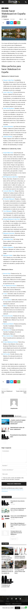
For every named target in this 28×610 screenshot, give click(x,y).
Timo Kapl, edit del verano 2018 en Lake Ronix (20, 571)
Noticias (6, 8)
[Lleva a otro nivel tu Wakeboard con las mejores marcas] (5, 517)
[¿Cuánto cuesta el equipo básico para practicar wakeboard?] (5, 422)
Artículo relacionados (7, 416)
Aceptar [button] (17, 607)
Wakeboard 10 (7, 330)
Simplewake (6, 19)
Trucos (3, 431)
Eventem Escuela (8, 315)
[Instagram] (11, 598)
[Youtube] (20, 598)
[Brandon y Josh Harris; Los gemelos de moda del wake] (7, 551)
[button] (26, 2)
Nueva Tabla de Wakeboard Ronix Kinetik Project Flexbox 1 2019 (18, 525)
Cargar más (13, 539)
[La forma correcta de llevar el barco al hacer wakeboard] (5, 510)
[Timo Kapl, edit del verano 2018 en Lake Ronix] (21, 564)
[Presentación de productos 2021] (5, 436)
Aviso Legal (7, 603)
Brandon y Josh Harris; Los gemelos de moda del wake (7, 558)
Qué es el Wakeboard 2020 (7, 392)
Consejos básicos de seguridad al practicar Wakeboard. (16, 533)
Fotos (6, 5)
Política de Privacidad (16, 603)
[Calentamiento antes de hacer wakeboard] (5, 429)
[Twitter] (16, 598)
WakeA (5, 305)
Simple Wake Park (8, 152)
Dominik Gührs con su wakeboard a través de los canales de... (7, 571)
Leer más (22, 607)
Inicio (3, 5)
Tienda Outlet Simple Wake (21, 392)
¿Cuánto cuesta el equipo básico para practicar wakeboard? (18, 421)
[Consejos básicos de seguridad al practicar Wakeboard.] (5, 533)
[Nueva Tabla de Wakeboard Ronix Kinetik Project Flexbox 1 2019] (4, 525)
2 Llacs (5, 293)
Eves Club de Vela (8, 336)
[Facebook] (7, 598)
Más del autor (18, 416)
